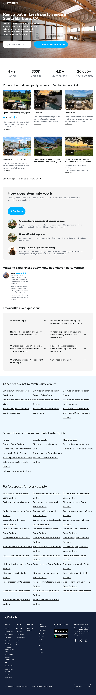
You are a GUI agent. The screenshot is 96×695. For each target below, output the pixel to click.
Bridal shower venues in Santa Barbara (17, 513)
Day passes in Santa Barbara (16, 537)
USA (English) (79, 686)
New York (42, 633)
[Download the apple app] (61, 631)
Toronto (41, 652)
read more (6, 129)
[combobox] (17, 44)
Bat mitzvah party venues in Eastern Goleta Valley (46, 393)
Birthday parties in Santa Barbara (74, 504)
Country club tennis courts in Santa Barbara (16, 531)
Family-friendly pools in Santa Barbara (47, 548)
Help (6, 663)
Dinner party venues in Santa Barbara (46, 539)
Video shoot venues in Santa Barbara (46, 601)
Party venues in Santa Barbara (47, 564)
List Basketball (20, 638)
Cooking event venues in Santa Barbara (77, 513)
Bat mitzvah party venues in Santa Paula (46, 410)
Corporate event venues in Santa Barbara (15, 522)
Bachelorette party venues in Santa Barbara (76, 495)
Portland (41, 636)
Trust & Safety (9, 666)
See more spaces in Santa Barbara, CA (20, 178)
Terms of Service (37, 686)
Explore (7, 674)
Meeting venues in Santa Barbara (74, 557)
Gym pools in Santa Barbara (16, 555)
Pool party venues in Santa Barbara (75, 575)
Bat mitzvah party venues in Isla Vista (18, 402)
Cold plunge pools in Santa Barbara (15, 464)
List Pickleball (20, 634)
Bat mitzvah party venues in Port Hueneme (76, 402)
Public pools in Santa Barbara (17, 471)
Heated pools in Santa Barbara (17, 457)
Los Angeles (42, 630)
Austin (41, 643)
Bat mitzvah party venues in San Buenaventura (16, 410)
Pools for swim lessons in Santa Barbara (47, 584)
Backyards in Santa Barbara (76, 444)
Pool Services (9, 654)
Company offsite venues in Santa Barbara (45, 513)
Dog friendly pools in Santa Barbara (76, 539)
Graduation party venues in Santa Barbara (75, 548)
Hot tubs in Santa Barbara (15, 453)
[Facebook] (75, 640)
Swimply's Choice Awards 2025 (9, 649)
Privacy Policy (48, 686)
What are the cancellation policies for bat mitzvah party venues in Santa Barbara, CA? (26, 348)
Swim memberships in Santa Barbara (46, 593)
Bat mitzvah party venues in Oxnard (46, 402)
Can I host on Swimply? (61, 359)
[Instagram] (85, 640)
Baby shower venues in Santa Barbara (47, 495)
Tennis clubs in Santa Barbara (77, 590)
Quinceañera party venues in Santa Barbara (76, 584)
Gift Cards (8, 638)
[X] (80, 640)
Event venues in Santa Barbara (17, 546)
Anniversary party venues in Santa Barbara (16, 495)
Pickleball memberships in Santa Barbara (45, 575)
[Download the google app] (61, 636)
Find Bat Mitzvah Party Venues (52, 44)
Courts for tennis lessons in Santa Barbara (75, 531)
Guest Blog (8, 641)
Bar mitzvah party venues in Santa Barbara (46, 504)
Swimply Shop (9, 631)
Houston (41, 646)
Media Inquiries (9, 634)
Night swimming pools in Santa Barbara (17, 566)
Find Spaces (18, 211)
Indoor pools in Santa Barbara (17, 448)
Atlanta (41, 639)
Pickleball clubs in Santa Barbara (14, 575)
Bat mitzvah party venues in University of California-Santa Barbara (76, 413)
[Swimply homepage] (48, 3)
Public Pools (8, 677)
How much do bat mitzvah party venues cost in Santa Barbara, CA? (66, 322)
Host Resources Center (19, 643)
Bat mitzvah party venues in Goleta (76, 393)
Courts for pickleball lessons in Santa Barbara (47, 531)
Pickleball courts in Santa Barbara (45, 446)
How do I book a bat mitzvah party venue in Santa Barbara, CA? (26, 333)
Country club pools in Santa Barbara (76, 522)
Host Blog (8, 644)
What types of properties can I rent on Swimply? (26, 361)
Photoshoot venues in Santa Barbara (76, 566)
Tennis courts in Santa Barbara (47, 453)
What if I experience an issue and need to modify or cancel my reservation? (65, 334)
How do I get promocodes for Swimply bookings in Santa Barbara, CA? (63, 348)
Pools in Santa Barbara (13, 444)
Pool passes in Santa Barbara (16, 581)
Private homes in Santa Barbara (78, 448)
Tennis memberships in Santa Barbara (16, 601)
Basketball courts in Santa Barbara (45, 459)
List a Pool (19, 628)
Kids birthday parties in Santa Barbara (46, 557)
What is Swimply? (18, 320)
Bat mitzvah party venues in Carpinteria (16, 393)
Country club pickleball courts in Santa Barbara (47, 522)
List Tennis (19, 631)
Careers (7, 628)
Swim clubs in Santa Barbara (16, 590)
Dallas (41, 649)
